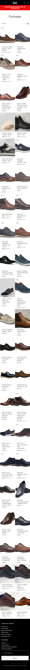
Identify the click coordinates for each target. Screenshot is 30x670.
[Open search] (5, 2)
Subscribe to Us (5, 636)
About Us (3, 643)
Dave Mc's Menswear (12, 665)
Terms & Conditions (6, 649)
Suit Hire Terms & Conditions (9, 647)
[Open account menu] (24, 2)
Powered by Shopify (22, 665)
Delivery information (6, 630)
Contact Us (4, 626)
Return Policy (4, 632)
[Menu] (2, 2)
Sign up (15, 658)
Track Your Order (6, 634)
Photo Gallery (5, 628)
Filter (4, 23)
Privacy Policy (5, 645)
